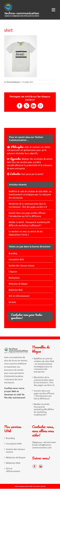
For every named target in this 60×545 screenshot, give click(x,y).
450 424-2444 (49, 442)
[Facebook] (34, 466)
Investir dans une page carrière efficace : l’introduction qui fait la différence (27, 214)
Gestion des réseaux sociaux (21, 265)
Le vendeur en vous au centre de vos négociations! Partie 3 (26, 233)
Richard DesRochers (13, 82)
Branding (13, 253)
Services (12, 301)
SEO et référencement (19, 295)
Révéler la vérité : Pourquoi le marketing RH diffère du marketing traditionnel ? (29, 224)
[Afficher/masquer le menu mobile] (54, 10)
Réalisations (14, 277)
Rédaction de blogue (18, 283)
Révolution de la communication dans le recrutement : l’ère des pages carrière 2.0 (28, 205)
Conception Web (16, 259)
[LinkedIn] (40, 466)
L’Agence (13, 271)
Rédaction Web (16, 289)
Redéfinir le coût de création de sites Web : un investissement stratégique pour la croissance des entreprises (30, 194)
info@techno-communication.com (42, 446)
